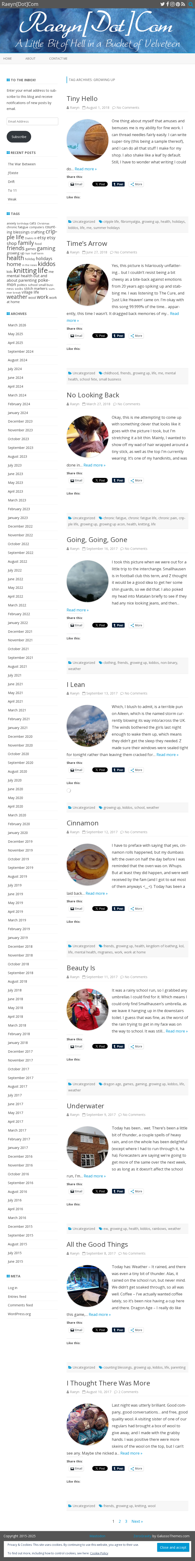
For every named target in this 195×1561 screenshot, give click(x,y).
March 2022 (17, 605)
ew (105, 1228)
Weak (12, 199)
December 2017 (20, 1051)
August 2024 (17, 360)
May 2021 (15, 692)
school (139, 807)
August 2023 (17, 456)
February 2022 (19, 614)
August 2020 (17, 771)
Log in (12, 1287)
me (89, 227)
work (118, 952)
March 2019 (17, 920)
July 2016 (15, 1200)
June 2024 (15, 377)
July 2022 (15, 570)
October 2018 (18, 964)
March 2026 (17, 325)
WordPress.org (19, 1314)
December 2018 (20, 946)
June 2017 (15, 1104)
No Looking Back (93, 394)
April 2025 (15, 342)
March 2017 (17, 1130)
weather (74, 668)
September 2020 (20, 762)
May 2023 (15, 482)
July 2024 (15, 368)
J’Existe (13, 173)
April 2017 (15, 1121)
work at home (135, 952)
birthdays (23, 223)
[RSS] (183, 4)
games (128, 1084)
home (14, 264)
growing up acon (112, 524)
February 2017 (19, 1139)
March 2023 (17, 500)
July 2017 (15, 1095)
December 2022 (20, 526)
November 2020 (20, 745)
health (165, 221)
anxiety (11, 223)
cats (32, 223)
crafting (38, 232)
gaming (141, 1084)
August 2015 (17, 1244)
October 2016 (18, 1174)
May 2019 (15, 902)
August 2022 (17, 561)
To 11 (12, 190)
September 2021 (20, 657)
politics (22, 285)
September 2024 (20, 351)
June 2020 (15, 789)
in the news (29, 265)
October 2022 (18, 544)
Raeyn (74, 107)
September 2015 (20, 1235)
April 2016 (15, 1209)
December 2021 (20, 631)
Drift (11, 181)
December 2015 (20, 1226)
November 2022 (20, 535)
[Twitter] (162, 4)
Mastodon (97, 1536)
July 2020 (15, 780)
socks (19, 288)
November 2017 (20, 1060)
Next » (137, 1521)
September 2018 (20, 973)
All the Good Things (97, 1244)
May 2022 (15, 587)
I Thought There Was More (108, 1382)
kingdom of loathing (161, 946)
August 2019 (17, 876)
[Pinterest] (178, 4)
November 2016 (20, 1165)
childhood (110, 373)
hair (27, 253)
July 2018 (15, 990)
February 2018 (19, 1034)
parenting (178, 1367)
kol (181, 946)
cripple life (111, 221)
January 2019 (18, 937)
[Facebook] (167, 4)
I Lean (76, 684)
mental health (85, 952)
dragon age (112, 1084)
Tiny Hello (82, 98)
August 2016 (17, 1191)
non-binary (169, 662)
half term (37, 253)
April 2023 (15, 491)
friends (125, 373)
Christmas (43, 223)
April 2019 (15, 911)
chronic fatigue (114, 518)
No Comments (128, 107)
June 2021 (15, 684)
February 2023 (19, 509)
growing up (150, 221)
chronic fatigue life (142, 518)
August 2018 (17, 981)
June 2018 (15, 999)
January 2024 (18, 412)
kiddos (73, 227)
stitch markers (36, 288)
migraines (105, 952)
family (26, 243)
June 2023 (15, 473)
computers (36, 227)
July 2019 (15, 885)
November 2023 (20, 430)
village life (30, 292)
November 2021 (20, 640)
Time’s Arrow (87, 243)
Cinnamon (83, 822)
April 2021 (15, 701)
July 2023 (15, 465)
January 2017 (18, 1147)
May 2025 (15, 334)
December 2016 (20, 1156)
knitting (143, 524)
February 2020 (19, 824)
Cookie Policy (99, 1553)
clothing (109, 662)
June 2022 (15, 579)
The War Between (22, 164)
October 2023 (18, 439)
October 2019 (18, 859)
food (38, 244)
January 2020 (18, 832)
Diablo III (30, 238)
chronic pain (167, 518)
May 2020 (15, 797)
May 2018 (15, 1007)
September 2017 (20, 1078)
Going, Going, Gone (97, 539)
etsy (41, 237)
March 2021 (17, 710)
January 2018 (18, 1042)
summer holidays (106, 227)
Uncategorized (84, 221)
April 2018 (15, 1016)
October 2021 (18, 649)
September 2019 (20, 867)
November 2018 (20, 955)
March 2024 (17, 395)
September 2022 (20, 552)
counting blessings (117, 1367)
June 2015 (15, 1261)
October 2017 (18, 1069)
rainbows (159, 1228)
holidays (178, 221)
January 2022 (18, 622)
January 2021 (18, 727)
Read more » (86, 168)
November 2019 (20, 850)
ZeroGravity (142, 1536)
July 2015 (15, 1253)
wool (152, 1506)
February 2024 (19, 404)
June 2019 (15, 894)
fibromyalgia (130, 221)
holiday (30, 259)
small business (110, 379)
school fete (88, 379)
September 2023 (20, 447)
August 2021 (17, 666)
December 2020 (20, 736)
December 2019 (20, 841)
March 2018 (17, 1025)
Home (7, 59)
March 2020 (17, 815)
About (30, 59)
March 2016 (17, 1217)
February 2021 (19, 719)
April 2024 (15, 386)
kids (10, 271)
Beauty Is (81, 967)
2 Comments (128, 1392)
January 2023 (18, 517)
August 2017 (17, 1086)
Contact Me (58, 59)
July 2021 (15, 675)
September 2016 (20, 1182)
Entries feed (17, 1296)
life (82, 227)
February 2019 (19, 929)
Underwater (85, 1105)
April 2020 (15, 806)
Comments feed (20, 1305)
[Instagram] (172, 4)
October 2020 (18, 754)
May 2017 (15, 1112)
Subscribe (19, 136)
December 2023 (20, 421)
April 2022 (15, 596)
